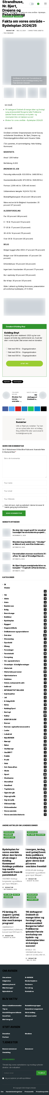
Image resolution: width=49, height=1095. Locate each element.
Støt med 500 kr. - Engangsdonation (22, 356)
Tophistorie (25, 789)
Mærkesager (7, 988)
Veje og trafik (25, 796)
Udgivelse (6, 981)
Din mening (25, 639)
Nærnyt (25, 741)
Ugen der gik (25, 793)
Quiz (25, 763)
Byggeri (25, 624)
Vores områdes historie (25, 815)
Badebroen (25, 606)
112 (25, 595)
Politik (25, 756)
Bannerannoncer (9, 1049)
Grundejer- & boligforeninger (25, 665)
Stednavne (25, 778)
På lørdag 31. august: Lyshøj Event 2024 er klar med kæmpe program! (12, 917)
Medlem (28, 1034)
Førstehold (25, 654)
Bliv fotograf (7, 1019)
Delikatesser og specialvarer (25, 632)
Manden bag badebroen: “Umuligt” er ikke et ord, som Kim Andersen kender (29, 544)
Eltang (25, 646)
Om (2, 1092)
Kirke (25, 705)
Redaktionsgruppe (33, 1005)
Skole (25, 771)
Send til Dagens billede (11, 1012)
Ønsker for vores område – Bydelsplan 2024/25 (24, 120)
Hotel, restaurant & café (25, 683)
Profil (25, 760)
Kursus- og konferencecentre (25, 727)
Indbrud (25, 686)
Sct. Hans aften (25, 767)
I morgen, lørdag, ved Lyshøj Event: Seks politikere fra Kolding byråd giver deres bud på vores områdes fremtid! (36, 858)
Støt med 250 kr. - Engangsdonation (22, 352)
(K (5, 584)
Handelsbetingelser (14, 1092)
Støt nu (24, 363)
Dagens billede (25, 628)
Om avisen (6, 977)
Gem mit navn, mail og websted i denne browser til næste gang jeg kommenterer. (24, 506)
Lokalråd (18, 16)
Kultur (25, 716)
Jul (25, 697)
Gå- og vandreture (25, 661)
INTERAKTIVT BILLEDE (25, 690)
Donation (6, 1034)
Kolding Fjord (25, 708)
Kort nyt (25, 712)
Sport (25, 774)
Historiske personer (25, 672)
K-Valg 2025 (25, 701)
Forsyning (25, 657)
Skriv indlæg (30, 1012)
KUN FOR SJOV (25, 719)
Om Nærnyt (25, 749)
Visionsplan (18, 381)
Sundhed (25, 785)
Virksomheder (25, 807)
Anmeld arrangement (34, 1009)
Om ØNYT (25, 752)
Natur (25, 745)
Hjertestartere (25, 676)
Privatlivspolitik (42, 1092)
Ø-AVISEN (29, 977)
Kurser (25, 723)
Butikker (25, 617)
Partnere (29, 984)
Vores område (25, 811)
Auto (25, 602)
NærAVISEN (25, 738)
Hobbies (25, 679)
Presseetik (29, 1092)
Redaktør (10, 30)
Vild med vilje (25, 804)
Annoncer (29, 1049)
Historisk (25, 668)
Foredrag (29, 988)
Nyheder (7, 381)
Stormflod (25, 782)
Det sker (25, 635)
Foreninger (25, 650)
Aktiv (25, 599)
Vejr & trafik (25, 800)
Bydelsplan (7, 16)
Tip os (4, 1009)
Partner (5, 1037)
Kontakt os (29, 991)
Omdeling (6, 1052)
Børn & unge (25, 613)
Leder (25, 730)
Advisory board (8, 984)
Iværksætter (25, 694)
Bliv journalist (30, 1016)
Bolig (25, 610)
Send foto (6, 1016)
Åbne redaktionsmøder (12, 1005)
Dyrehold (25, 643)
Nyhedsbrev (7, 991)
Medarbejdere (31, 981)
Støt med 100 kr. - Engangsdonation (22, 349)
